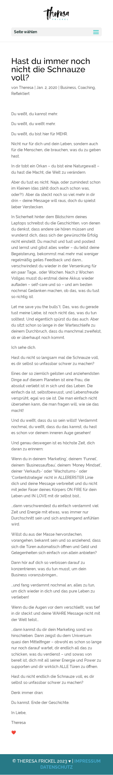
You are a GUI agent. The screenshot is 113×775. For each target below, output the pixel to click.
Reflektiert (20, 93)
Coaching (86, 87)
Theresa (26, 87)
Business (68, 87)
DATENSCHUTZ (56, 767)
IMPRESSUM (87, 761)
